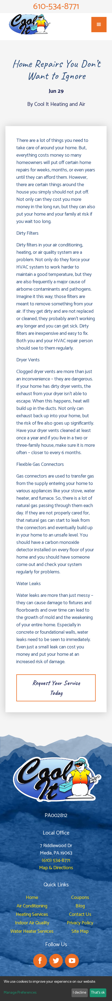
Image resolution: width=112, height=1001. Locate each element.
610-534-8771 (56, 6)
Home (32, 897)
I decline (79, 993)
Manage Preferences (20, 993)
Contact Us (80, 914)
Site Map (80, 931)
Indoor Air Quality (32, 923)
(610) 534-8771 (56, 860)
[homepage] (28, 24)
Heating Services (32, 914)
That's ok (98, 993)
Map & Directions (56, 868)
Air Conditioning (32, 906)
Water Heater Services (32, 931)
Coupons (80, 897)
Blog (80, 906)
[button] (99, 24)
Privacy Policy (80, 923)
